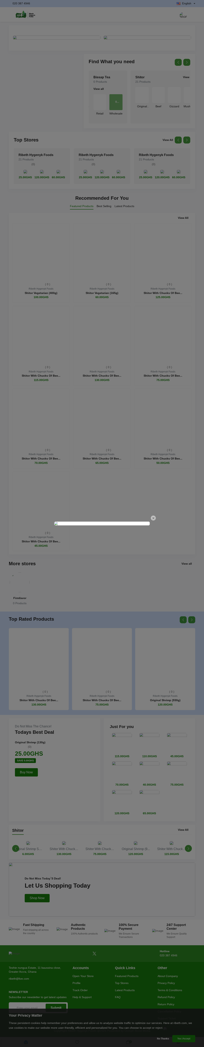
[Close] (153, 518)
